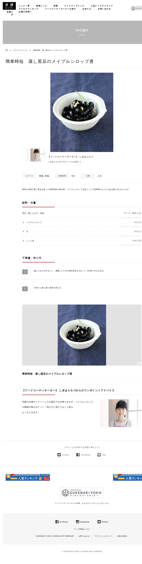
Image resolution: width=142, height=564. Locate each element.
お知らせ (86, 9)
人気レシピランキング (102, 6)
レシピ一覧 (24, 6)
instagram (84, 522)
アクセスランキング (29, 9)
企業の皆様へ (25, 12)
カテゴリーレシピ (20, 50)
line (104, 455)
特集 (56, 6)
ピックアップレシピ (74, 6)
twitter (65, 455)
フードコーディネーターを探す (60, 9)
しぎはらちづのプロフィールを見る (63, 162)
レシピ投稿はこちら (82, 529)
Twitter (105, 522)
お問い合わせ (104, 9)
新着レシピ (41, 6)
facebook (85, 455)
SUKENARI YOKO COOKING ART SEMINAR (55, 536)
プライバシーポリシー (103, 536)
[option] (81, 112)
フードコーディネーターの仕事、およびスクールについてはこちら (82, 503)
